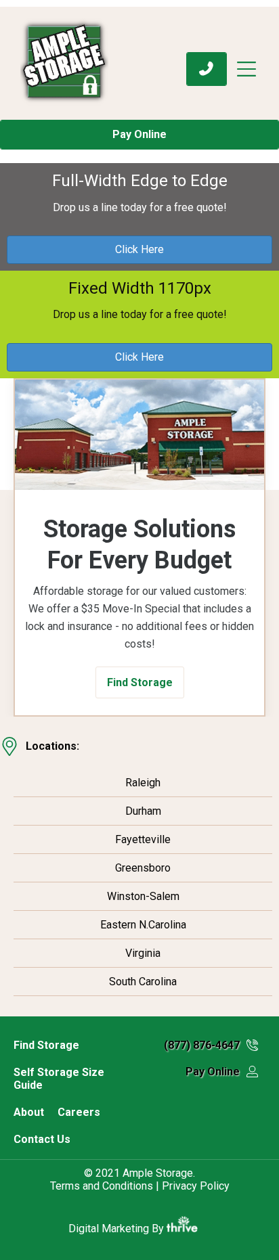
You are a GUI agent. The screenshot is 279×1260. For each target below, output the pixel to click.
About (29, 1112)
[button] (139, 682)
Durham (143, 811)
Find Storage (46, 1045)
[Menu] (252, 69)
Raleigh (142, 782)
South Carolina (143, 981)
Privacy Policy (196, 1185)
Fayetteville (143, 839)
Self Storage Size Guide (59, 1079)
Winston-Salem (143, 896)
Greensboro (143, 867)
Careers (79, 1112)
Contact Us (42, 1139)
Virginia (142, 953)
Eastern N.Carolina (143, 924)
